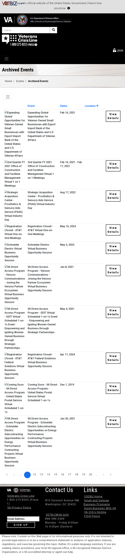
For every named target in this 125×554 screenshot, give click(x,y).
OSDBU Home (93, 496)
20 (90, 474)
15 (55, 474)
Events (20, 81)
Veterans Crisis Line (20, 495)
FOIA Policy (92, 516)
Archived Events (38, 81)
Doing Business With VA (100, 508)
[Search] (53, 30)
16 (62, 474)
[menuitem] (118, 50)
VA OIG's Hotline (95, 512)
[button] (68, 8)
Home (8, 81)
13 (41, 474)
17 (69, 474)
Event (31, 105)
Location (90, 105)
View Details (113, 116)
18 (76, 474)
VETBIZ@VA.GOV (57, 514)
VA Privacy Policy (19, 507)
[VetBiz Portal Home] (13, 3)
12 (34, 474)
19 (83, 474)
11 (27, 474)
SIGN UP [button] (21, 524)
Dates (63, 105)
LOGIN (119, 50)
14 (48, 474)
